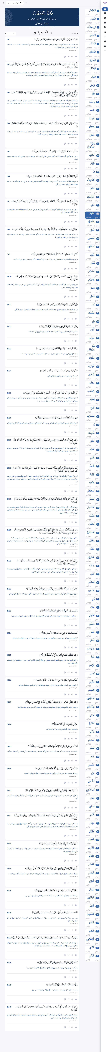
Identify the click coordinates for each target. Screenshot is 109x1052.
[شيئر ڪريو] (68, 581)
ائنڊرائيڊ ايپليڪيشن (14, 3)
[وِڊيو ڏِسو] (76, 581)
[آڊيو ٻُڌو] (72, 581)
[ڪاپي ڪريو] (65, 581)
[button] (97, 3)
